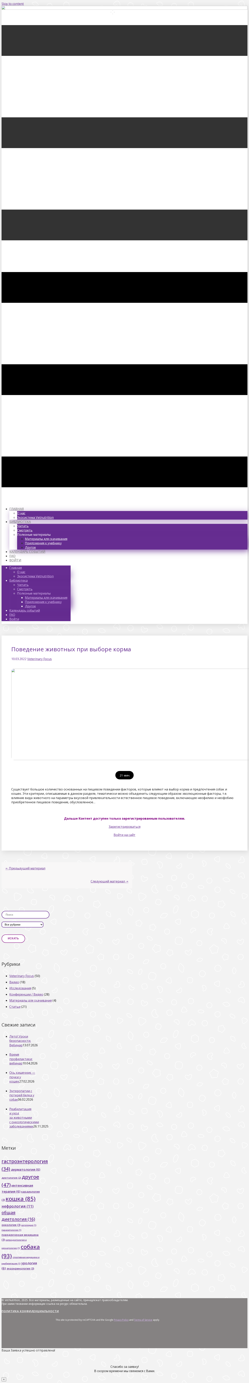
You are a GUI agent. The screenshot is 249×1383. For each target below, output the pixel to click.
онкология (11, 1225)
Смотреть (24, 530)
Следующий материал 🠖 (109, 881)
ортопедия (28, 1225)
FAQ (12, 556)
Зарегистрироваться (124, 827)
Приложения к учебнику (43, 543)
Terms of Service (143, 1320)
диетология (11, 1177)
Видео (14, 982)
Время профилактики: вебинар (20, 1058)
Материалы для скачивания (46, 539)
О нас (21, 513)
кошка (21, 1198)
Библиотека (20, 522)
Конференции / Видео (26, 994)
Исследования (20, 988)
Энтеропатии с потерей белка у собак (21, 1095)
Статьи (14, 1007)
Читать (23, 526)
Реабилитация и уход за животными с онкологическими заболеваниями (24, 1118)
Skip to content (13, 4)
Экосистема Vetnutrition (35, 517)
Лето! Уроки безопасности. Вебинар (20, 1040)
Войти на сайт (124, 835)
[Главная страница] (124, 8)
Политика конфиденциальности (30, 1311)
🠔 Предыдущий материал (25, 868)
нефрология (17, 1206)
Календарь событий (27, 552)
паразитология (11, 1230)
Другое (30, 547)
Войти (15, 560)
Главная (16, 509)
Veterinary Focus (39, 659)
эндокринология (20, 1268)
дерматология (25, 1169)
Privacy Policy (121, 1320)
